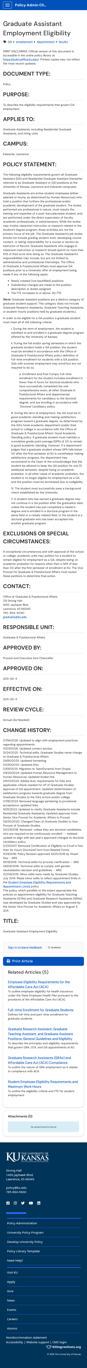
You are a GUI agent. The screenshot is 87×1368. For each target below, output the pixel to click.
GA (10, 42)
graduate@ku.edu (15, 617)
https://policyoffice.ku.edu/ (21, 59)
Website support (37, 1342)
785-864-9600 (16, 1192)
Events (11, 1310)
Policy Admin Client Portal (32, 5)
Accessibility (14, 1342)
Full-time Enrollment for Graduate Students (40, 1010)
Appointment (46, 42)
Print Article (22, 961)
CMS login (59, 1342)
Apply (11, 1282)
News (11, 1300)
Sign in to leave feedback (25, 947)
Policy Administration (22, 1223)
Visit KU (12, 1272)
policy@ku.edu (16, 1188)
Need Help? (15, 1260)
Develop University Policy (25, 1242)
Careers (12, 1319)
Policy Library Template (23, 1251)
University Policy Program (25, 1232)
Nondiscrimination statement (26, 1337)
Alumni (12, 1328)
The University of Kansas (68, 1354)
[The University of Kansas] (27, 1157)
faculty (63, 42)
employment (24, 42)
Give (10, 1291)
